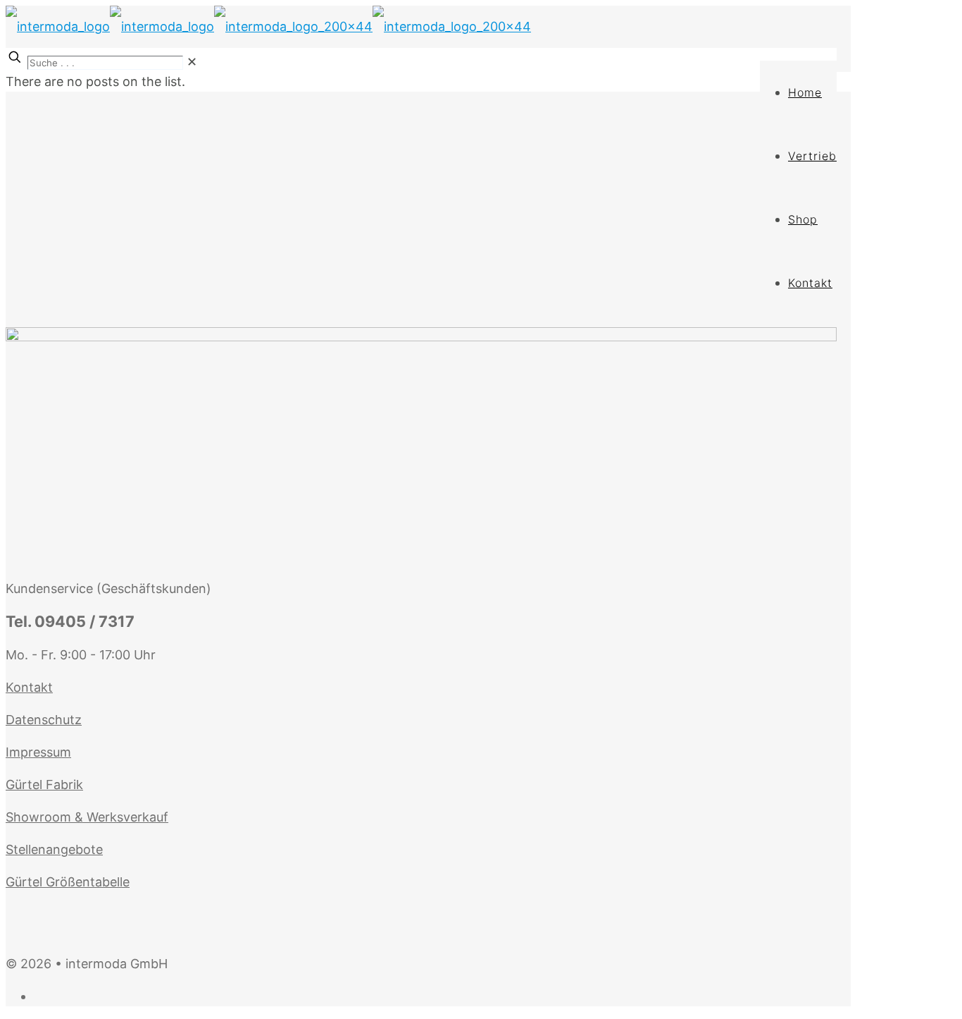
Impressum (38, 752)
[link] (192, 61)
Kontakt (29, 687)
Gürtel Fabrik (44, 784)
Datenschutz (44, 719)
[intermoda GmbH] (268, 26)
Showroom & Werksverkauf (87, 817)
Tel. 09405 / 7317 (70, 621)
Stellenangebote (54, 849)
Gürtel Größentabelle (68, 881)
